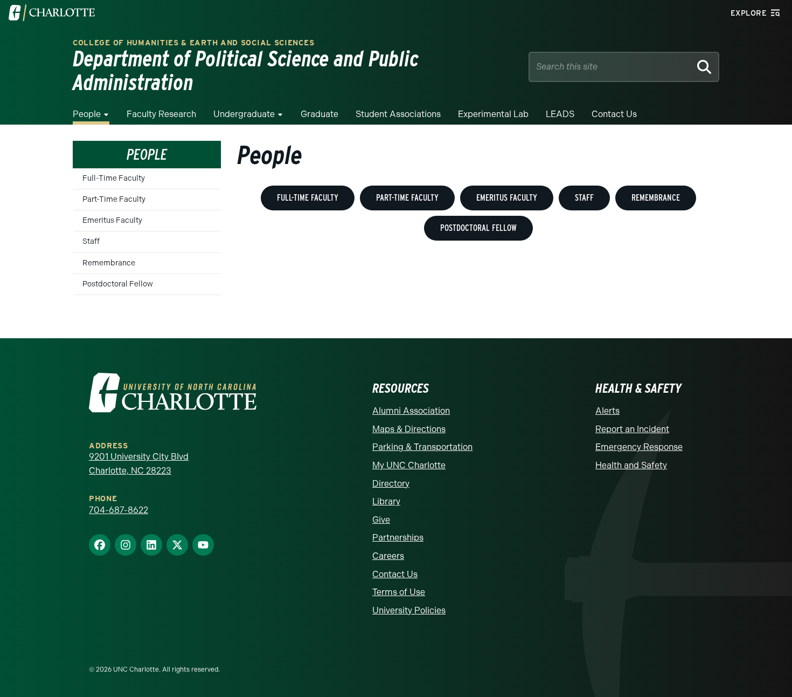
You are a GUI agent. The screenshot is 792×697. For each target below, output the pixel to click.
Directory (390, 484)
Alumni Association (411, 411)
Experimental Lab (493, 114)
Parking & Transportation (422, 447)
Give (381, 520)
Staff (91, 241)
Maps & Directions (409, 429)
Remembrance (108, 263)
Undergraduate (244, 114)
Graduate (319, 114)
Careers (388, 556)
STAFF (584, 198)
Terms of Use (398, 592)
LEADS (560, 114)
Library (386, 501)
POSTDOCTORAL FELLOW (478, 228)
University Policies (409, 610)
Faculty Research (161, 114)
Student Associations (398, 114)
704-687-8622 (118, 510)
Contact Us (614, 114)
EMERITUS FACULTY (506, 198)
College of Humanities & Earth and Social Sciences (193, 43)
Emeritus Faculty (112, 220)
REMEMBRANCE (655, 198)
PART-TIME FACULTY (407, 198)
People (87, 114)
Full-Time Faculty (113, 178)
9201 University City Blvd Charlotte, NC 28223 (139, 464)
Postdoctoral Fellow (117, 284)
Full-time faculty (307, 198)
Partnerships (397, 537)
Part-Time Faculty (113, 199)
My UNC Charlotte (409, 465)
